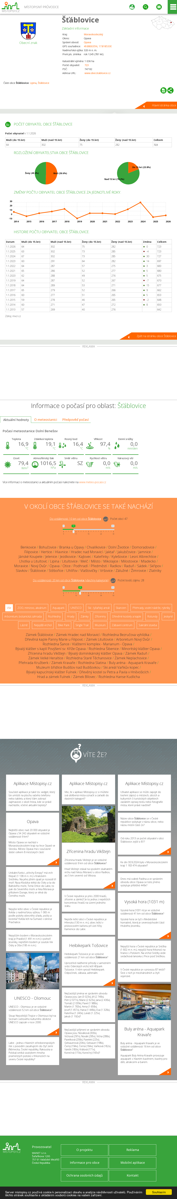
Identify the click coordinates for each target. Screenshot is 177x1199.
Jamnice (144, 552)
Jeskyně (168, 616)
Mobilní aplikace (132, 1162)
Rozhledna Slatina (92, 662)
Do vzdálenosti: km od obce (75, 519)
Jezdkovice (68, 556)
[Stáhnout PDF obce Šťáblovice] (163, 90)
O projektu (84, 1150)
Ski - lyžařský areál (99, 608)
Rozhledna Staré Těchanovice (89, 658)
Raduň (129, 566)
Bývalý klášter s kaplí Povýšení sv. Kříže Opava (50, 648)
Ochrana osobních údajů (84, 1175)
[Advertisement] (88, 374)
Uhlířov (71, 570)
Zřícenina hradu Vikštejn (47, 653)
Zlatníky (155, 570)
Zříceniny (100, 616)
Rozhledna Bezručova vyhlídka (126, 634)
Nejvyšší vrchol (43, 625)
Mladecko (148, 561)
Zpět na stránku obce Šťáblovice (156, 336)
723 (87, 65)
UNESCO (76, 608)
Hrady (70, 616)
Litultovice (70, 561)
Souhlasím (159, 1192)
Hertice (46, 552)
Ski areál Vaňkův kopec (121, 667)
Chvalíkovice (96, 547)
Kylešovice (119, 556)
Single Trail (82, 625)
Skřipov (155, 566)
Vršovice (106, 570)
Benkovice (28, 547)
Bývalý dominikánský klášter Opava (95, 653)
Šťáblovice (80, 20)
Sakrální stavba (148, 625)
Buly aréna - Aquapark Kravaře (132, 662)
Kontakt (133, 1175)
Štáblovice (43, 83)
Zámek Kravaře (63, 662)
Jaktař (110, 552)
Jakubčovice (127, 552)
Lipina (33, 83)
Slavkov (21, 570)
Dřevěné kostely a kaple (126, 616)
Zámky (84, 616)
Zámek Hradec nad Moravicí (78, 634)
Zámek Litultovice (99, 639)
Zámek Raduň (136, 653)
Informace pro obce (84, 1162)
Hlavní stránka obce (164, 105)
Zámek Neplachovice (131, 658)
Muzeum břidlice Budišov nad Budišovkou (68, 667)
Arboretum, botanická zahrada (23, 616)
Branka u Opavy (71, 547)
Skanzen (121, 608)
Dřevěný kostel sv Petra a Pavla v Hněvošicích (114, 672)
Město (95, 561)
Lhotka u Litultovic (33, 561)
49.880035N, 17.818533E (98, 46)
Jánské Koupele (30, 556)
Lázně (24, 625)
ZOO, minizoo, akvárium (31, 608)
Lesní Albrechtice (143, 556)
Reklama (132, 1150)
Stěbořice (56, 570)
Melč (84, 561)
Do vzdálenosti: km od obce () (71, 580)
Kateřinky (101, 556)
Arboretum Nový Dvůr (133, 639)
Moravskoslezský (93, 34)
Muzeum (100, 625)
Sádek (142, 566)
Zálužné (122, 570)
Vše (9, 608)
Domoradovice (143, 547)
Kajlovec (85, 556)
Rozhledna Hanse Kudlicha (119, 676)
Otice (67, 566)
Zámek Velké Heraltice (45, 658)
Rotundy (152, 616)
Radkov (115, 566)
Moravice (21, 566)
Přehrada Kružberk (33, 662)
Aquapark (58, 608)
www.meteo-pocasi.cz (92, 482)
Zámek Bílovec (84, 676)
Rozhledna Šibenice (104, 648)
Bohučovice (47, 547)
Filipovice (31, 552)
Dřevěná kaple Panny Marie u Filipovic (54, 639)
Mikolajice (110, 561)
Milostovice (129, 561)
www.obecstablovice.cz (97, 73)
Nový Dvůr (39, 566)
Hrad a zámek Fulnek (53, 676)
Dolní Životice (118, 547)
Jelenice (51, 556)
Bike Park (63, 625)
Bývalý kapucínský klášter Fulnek (51, 672)
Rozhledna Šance (56, 644)
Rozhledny (54, 616)
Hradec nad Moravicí (87, 552)
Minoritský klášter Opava (141, 648)
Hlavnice (61, 552)
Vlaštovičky (88, 570)
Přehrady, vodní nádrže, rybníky (151, 608)
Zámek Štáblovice (39, 634)
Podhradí (80, 566)
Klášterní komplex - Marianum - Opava (102, 644)
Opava (87, 42)
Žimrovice (138, 570)
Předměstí (99, 566)
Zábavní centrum (122, 625)
